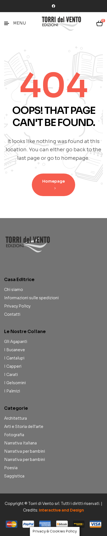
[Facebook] (53, 6)
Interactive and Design (61, 510)
